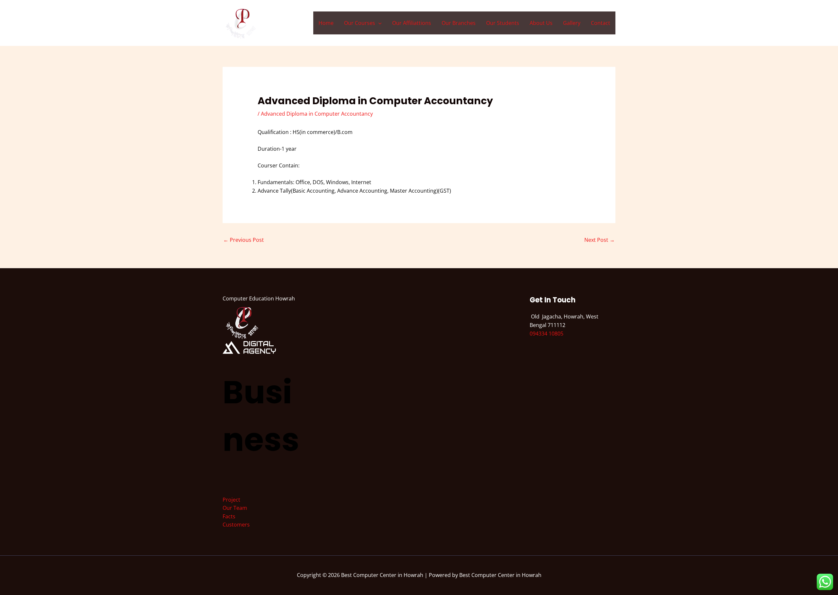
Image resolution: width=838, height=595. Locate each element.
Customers (236, 524)
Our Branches (459, 23)
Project (231, 499)
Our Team (235, 507)
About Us (541, 23)
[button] (378, 23)
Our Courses (359, 23)
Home (326, 23)
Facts (229, 516)
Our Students (502, 23)
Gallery (571, 23)
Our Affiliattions (411, 23)
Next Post (599, 239)
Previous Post (243, 239)
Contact (600, 23)
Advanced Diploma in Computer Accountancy (317, 113)
